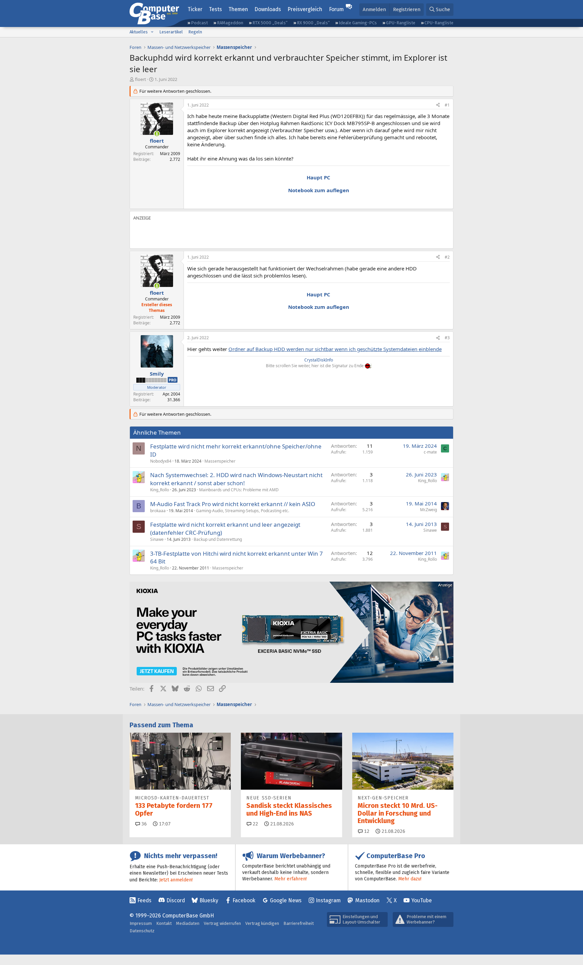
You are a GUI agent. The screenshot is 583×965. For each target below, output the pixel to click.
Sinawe (157, 539)
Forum (336, 9)
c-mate (430, 452)
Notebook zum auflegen (318, 190)
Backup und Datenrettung (218, 539)
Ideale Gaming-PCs (358, 22)
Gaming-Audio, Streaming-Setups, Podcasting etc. (242, 511)
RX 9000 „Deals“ (313, 22)
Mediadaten (187, 923)
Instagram (328, 900)
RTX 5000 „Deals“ (269, 22)
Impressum (141, 923)
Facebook (243, 900)
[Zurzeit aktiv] (157, 133)
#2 (447, 257)
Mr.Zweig (428, 510)
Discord (175, 900)
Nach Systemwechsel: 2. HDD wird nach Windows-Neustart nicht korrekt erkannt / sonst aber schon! (236, 479)
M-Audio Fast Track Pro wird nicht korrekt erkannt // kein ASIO (232, 504)
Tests (215, 9)
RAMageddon (230, 22)
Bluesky (208, 900)
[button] (152, 32)
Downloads (267, 9)
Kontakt (164, 923)
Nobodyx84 (160, 461)
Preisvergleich (304, 9)
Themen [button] (238, 9)
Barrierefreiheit (298, 923)
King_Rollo (159, 490)
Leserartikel (171, 31)
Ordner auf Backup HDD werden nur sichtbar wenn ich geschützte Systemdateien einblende (335, 349)
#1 (447, 105)
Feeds (144, 900)
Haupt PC (318, 177)
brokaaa (158, 511)
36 (143, 824)
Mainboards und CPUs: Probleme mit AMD (239, 490)
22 (254, 824)
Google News (286, 900)
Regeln (195, 31)
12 (366, 831)
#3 (447, 338)
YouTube (421, 900)
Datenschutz (142, 930)
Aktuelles (139, 31)
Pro (172, 379)
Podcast (199, 22)
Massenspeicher (219, 461)
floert (140, 79)
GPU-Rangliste (400, 22)
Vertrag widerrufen (222, 923)
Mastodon (367, 900)
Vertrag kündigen (262, 923)
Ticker (195, 9)
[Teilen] (438, 105)
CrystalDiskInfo (318, 360)
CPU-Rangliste (438, 22)
